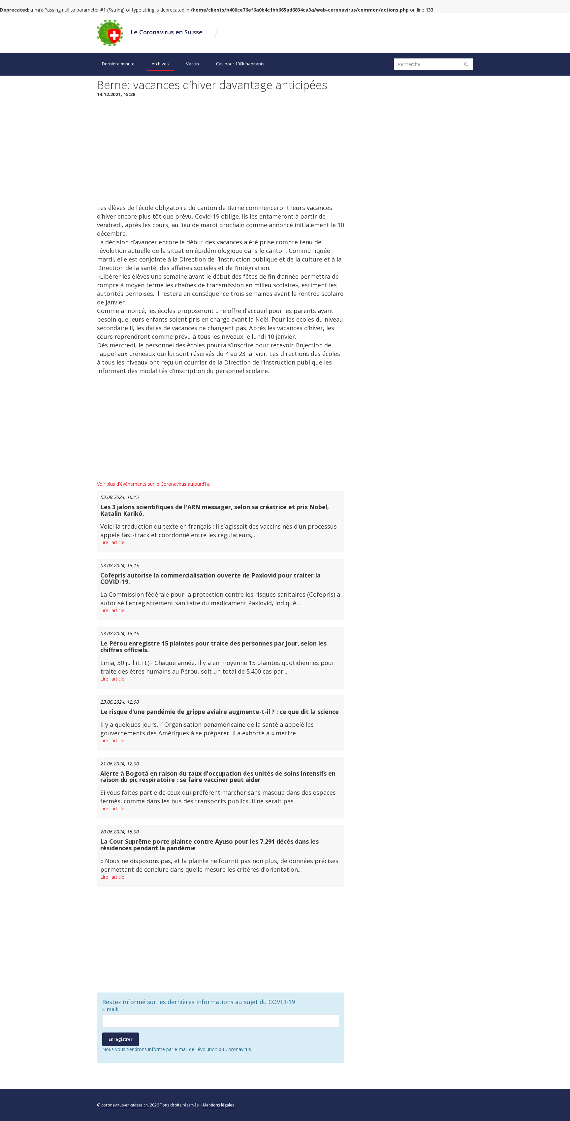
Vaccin (192, 64)
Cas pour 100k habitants (240, 64)
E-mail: (110, 1009)
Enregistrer (121, 1039)
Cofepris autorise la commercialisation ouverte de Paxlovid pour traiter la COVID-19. (210, 578)
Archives (160, 64)
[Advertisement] (220, 150)
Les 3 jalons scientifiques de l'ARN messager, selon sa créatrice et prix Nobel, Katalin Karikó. (214, 510)
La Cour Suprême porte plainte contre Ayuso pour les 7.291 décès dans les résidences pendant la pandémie (209, 844)
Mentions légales (218, 1105)
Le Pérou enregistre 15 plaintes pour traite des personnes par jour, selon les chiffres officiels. (213, 646)
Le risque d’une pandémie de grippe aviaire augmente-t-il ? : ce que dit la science (219, 712)
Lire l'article (112, 542)
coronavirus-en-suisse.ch (124, 1105)
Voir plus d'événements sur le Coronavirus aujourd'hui (154, 484)
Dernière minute (118, 64)
